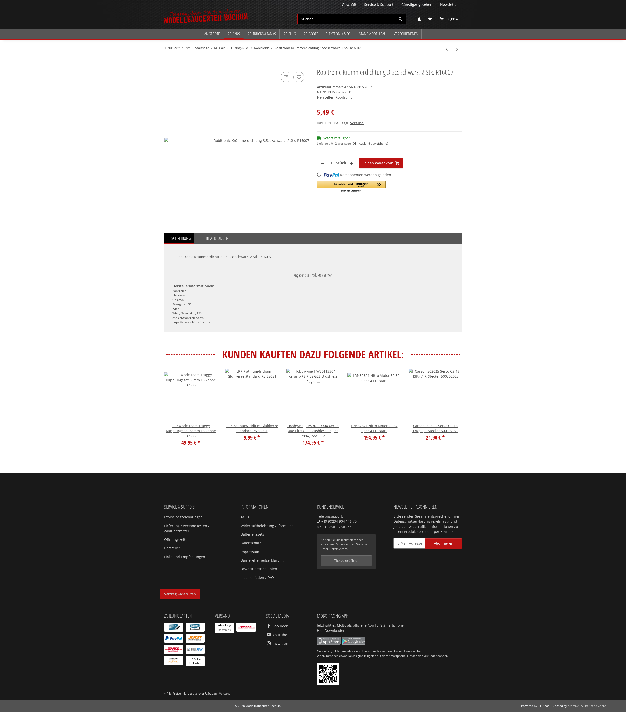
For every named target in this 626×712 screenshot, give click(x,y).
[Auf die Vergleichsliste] (286, 77)
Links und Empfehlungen (184, 556)
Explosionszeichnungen (183, 517)
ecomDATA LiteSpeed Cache (587, 706)
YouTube (279, 635)
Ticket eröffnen (346, 560)
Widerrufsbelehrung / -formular (267, 525)
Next (454, 410)
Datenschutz (251, 543)
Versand (357, 123)
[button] (419, 19)
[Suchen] (400, 19)
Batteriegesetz (252, 534)
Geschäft (349, 4)
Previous (172, 410)
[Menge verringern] (322, 163)
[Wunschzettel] (430, 19)
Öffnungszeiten (177, 539)
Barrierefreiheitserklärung (262, 560)
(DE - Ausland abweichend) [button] (370, 143)
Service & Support (378, 4)
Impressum (250, 551)
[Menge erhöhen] (351, 163)
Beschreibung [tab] (179, 238)
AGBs (245, 517)
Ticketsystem (338, 549)
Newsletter (449, 4)
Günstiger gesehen (416, 4)
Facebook (280, 626)
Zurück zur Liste (179, 48)
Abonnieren (443, 543)
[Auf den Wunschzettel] (298, 77)
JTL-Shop (544, 706)
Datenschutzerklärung (411, 521)
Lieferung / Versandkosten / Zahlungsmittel (186, 528)
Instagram (280, 643)
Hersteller (172, 548)
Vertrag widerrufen (180, 594)
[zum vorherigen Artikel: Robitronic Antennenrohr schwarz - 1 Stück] (447, 49)
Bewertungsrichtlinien (259, 568)
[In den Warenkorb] (168, 65)
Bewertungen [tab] (217, 238)
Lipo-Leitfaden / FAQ (257, 577)
